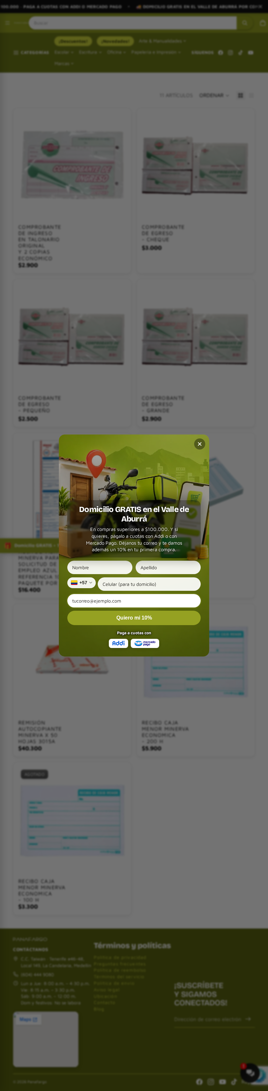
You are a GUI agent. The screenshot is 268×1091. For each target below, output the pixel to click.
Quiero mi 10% (134, 618)
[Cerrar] (199, 444)
